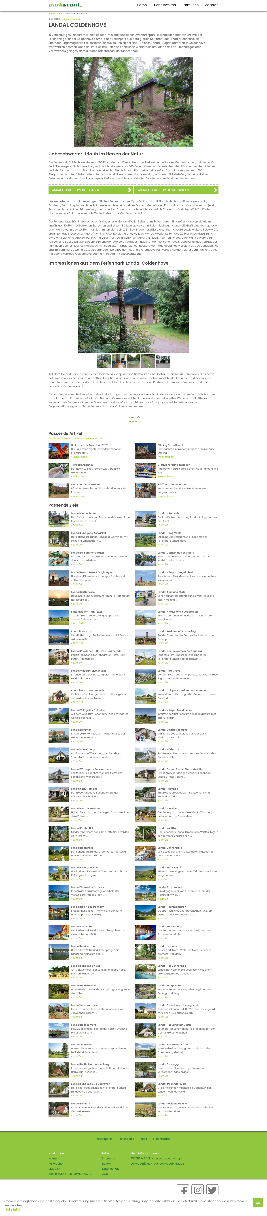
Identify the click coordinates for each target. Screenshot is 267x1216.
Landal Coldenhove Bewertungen (163, 190)
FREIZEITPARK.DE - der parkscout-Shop (155, 1158)
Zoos (143, 1139)
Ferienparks (65, 19)
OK (258, 1203)
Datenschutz (110, 1169)
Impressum (109, 1158)
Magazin (211, 5)
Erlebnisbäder (162, 1139)
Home (142, 5)
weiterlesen (80, 457)
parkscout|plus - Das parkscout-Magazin (158, 1163)
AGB (105, 1174)
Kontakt (107, 1163)
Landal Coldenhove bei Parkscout (77, 190)
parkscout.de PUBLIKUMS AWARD (70, 1174)
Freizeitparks (104, 1139)
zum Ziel (78, 525)
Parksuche (190, 5)
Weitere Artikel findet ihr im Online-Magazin (76, 438)
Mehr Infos (12, 1209)
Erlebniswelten (164, 5)
